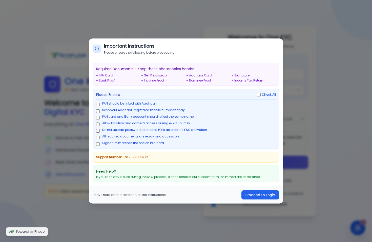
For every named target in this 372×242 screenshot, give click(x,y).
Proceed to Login (260, 194)
